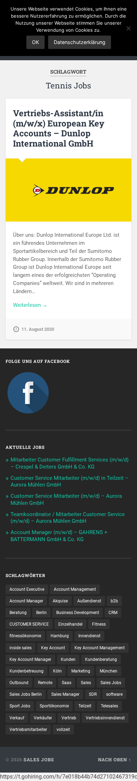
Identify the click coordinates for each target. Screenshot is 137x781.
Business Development (77, 612)
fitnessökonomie (25, 635)
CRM (113, 612)
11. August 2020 (37, 329)
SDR (93, 694)
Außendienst (89, 601)
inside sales (20, 647)
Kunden (68, 659)
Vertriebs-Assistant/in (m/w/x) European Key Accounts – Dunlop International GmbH (58, 128)
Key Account (53, 647)
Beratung (18, 612)
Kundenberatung (101, 659)
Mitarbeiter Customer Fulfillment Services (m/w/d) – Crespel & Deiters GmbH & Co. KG (70, 463)
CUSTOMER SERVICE (29, 624)
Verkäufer (43, 717)
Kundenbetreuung (26, 671)
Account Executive (26, 589)
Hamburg (60, 635)
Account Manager (26, 601)
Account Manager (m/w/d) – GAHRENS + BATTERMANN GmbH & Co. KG (59, 536)
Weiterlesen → (30, 305)
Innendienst (89, 635)
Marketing (80, 671)
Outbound (18, 682)
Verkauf (16, 717)
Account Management (75, 589)
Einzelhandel (70, 624)
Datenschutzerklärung (79, 42)
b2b (114, 601)
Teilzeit (84, 705)
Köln (57, 671)
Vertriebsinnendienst (105, 717)
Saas (66, 682)
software (114, 694)
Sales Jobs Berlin (25, 694)
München (108, 671)
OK (35, 42)
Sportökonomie (54, 705)
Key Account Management (99, 647)
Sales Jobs (110, 682)
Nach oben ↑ (114, 759)
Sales (86, 682)
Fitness (99, 624)
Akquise (60, 601)
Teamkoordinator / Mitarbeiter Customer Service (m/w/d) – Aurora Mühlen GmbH (68, 518)
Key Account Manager (30, 659)
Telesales (109, 705)
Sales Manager (65, 694)
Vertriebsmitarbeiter (28, 729)
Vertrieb (68, 717)
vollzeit (63, 729)
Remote (45, 682)
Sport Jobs (19, 705)
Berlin (41, 612)
